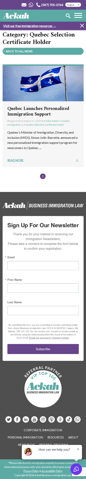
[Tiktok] (69, 421)
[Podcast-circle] (60, 421)
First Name (14, 279)
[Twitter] (9, 421)
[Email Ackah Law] (24, 4)
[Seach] (68, 16)
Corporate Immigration (43, 430)
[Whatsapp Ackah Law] (31, 5)
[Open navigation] (78, 16)
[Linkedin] (26, 421)
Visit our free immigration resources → (29, 26)
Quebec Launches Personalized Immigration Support (38, 112)
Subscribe (43, 349)
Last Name (14, 302)
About (73, 437)
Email (11, 257)
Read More (15, 160)
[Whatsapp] (77, 421)
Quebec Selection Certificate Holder (44, 124)
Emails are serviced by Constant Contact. (49, 337)
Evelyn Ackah (51, 120)
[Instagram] (43, 421)
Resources (55, 437)
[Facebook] (17, 421)
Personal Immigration (25, 437)
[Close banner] (82, 26)
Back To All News (19, 51)
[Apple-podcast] (52, 421)
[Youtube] (34, 421)
